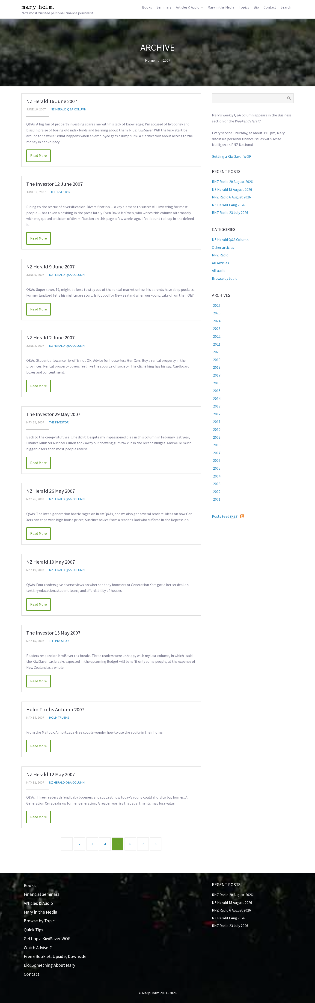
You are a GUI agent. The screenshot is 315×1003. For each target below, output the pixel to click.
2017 (216, 375)
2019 (216, 359)
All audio (219, 270)
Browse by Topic (39, 921)
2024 (216, 321)
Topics (244, 7)
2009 (216, 437)
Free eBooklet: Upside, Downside (55, 956)
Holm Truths (59, 717)
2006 (216, 460)
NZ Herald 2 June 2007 (50, 337)
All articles (220, 263)
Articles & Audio (187, 7)
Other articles (223, 247)
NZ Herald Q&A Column (68, 109)
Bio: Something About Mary (49, 965)
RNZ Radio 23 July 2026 (230, 212)
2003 (216, 483)
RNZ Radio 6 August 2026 (231, 197)
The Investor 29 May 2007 (53, 414)
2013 (216, 406)
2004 (216, 476)
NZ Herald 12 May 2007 (50, 774)
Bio (256, 7)
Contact (270, 7)
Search (286, 7)
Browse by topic (224, 278)
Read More (38, 155)
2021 (216, 344)
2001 (216, 499)
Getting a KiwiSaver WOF (231, 156)
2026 (216, 305)
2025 (216, 313)
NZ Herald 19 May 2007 (50, 562)
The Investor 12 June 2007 (54, 184)
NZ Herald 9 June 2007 (50, 266)
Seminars (164, 7)
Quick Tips (33, 930)
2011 (216, 421)
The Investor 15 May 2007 (53, 632)
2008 (216, 445)
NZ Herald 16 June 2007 (51, 101)
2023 (216, 328)
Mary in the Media (221, 7)
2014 (216, 398)
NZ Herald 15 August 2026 (232, 189)
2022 (216, 336)
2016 (216, 383)
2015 (216, 390)
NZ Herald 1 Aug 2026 (228, 205)
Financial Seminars (41, 894)
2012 (216, 414)
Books (147, 7)
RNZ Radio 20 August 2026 (232, 181)
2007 (166, 60)
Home (150, 60)
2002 (216, 491)
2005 (216, 468)
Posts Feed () (225, 516)
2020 (216, 352)
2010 (216, 429)
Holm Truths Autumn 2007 (55, 709)
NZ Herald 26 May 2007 (50, 491)
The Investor (60, 192)
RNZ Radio (220, 255)
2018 (216, 367)
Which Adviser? (38, 947)
